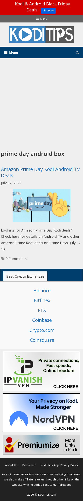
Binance (42, 290)
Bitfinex (42, 300)
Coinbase (42, 320)
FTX (42, 310)
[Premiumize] (41, 445)
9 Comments (16, 258)
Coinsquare (42, 340)
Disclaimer (29, 465)
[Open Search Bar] (77, 52)
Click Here (48, 10)
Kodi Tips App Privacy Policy (59, 465)
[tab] (25, 276)
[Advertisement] (41, 102)
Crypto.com (42, 330)
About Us (11, 465)
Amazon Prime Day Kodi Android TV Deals (40, 172)
